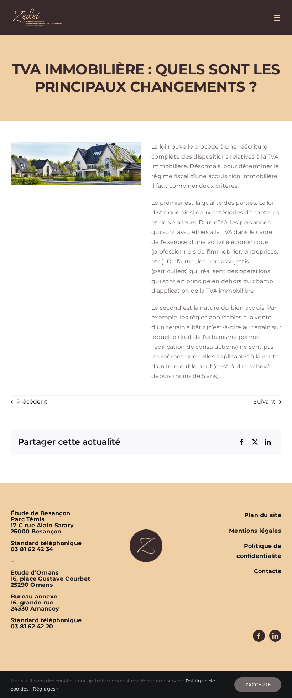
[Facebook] (241, 442)
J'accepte (258, 684)
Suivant (264, 401)
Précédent (31, 401)
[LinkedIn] (267, 442)
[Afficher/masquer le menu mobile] (277, 18)
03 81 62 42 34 (32, 549)
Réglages (44, 689)
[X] (255, 442)
